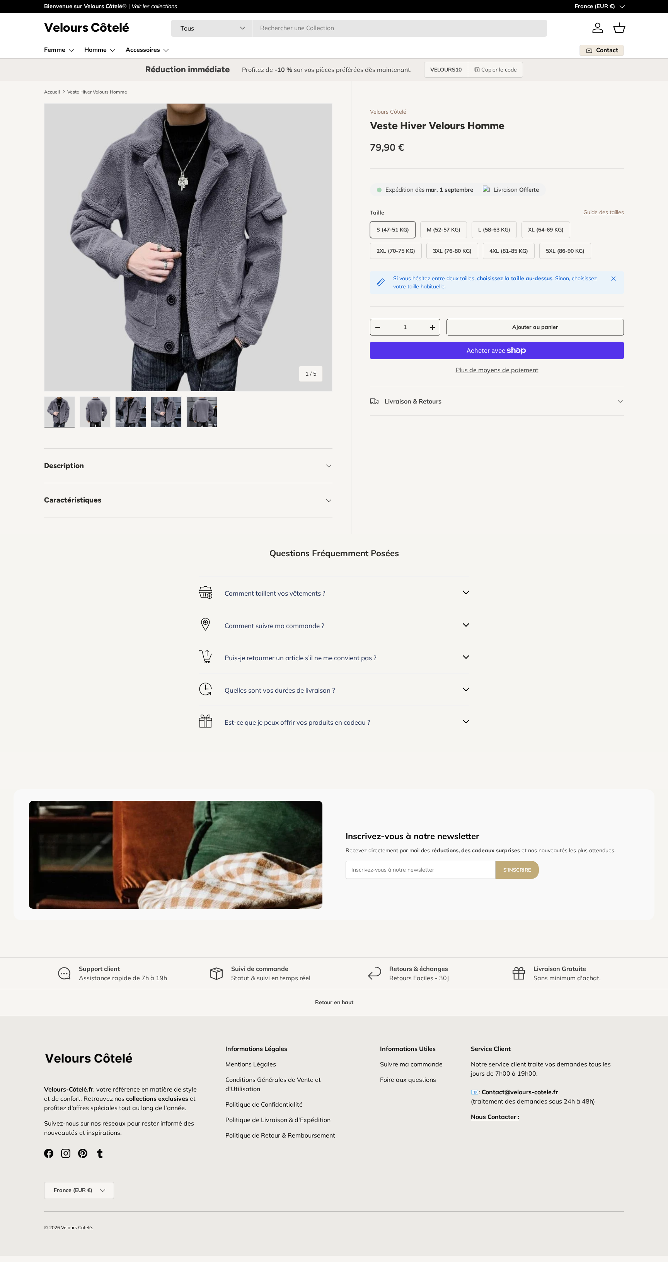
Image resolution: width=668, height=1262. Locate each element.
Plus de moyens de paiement (497, 370)
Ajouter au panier (535, 327)
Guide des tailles (603, 212)
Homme (95, 50)
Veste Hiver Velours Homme (97, 92)
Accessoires (143, 50)
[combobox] (359, 27)
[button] (619, 27)
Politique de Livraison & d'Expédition (278, 1120)
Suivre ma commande (411, 1064)
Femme (54, 50)
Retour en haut (334, 1002)
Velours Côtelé (388, 111)
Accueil (52, 92)
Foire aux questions (408, 1079)
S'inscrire (517, 870)
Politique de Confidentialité (264, 1104)
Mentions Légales (250, 1064)
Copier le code (499, 69)
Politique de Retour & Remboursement (280, 1135)
